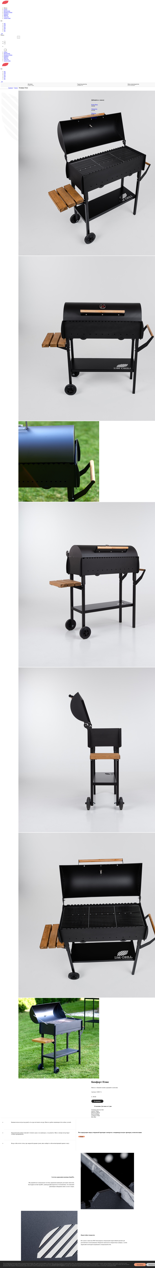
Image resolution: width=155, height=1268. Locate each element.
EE (4, 31)
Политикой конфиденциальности (58, 1264)
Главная (10, 88)
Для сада (6, 16)
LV (5, 26)
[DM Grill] (5, 5)
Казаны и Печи (8, 12)
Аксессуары (7, 18)
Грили (5, 9)
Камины (6, 13)
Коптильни (7, 11)
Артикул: (93, 1092)
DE (5, 28)
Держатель (94, 109)
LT (4, 29)
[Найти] (18, 37)
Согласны (140, 1264)
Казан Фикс (94, 104)
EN (5, 25)
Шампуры (94, 117)
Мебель (6, 15)
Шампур (93, 113)
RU (5, 23)
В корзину (97, 1101)
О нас (81, 1136)
